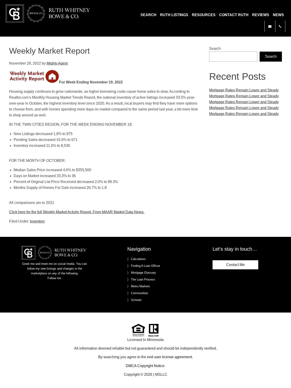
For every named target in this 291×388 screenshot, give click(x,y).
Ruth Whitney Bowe (49, 14)
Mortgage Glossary (143, 272)
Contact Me (235, 265)
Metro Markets (140, 286)
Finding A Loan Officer (145, 266)
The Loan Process (143, 279)
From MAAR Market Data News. (118, 212)
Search (215, 48)
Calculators (138, 259)
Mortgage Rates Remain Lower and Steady (244, 90)
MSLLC (161, 374)
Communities (139, 293)
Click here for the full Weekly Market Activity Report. (50, 212)
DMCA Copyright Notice (145, 366)
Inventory (37, 221)
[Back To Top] (282, 375)
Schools (136, 300)
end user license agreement (169, 357)
